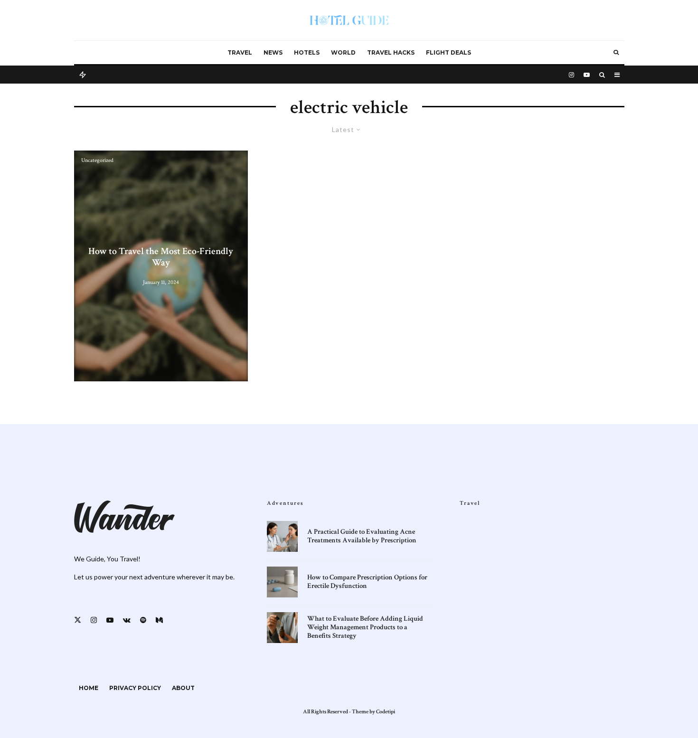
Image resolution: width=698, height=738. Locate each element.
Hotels (307, 52)
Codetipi (385, 711)
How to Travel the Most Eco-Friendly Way (160, 257)
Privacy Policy (135, 687)
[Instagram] (571, 74)
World (343, 52)
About (183, 687)
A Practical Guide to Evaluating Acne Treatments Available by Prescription (361, 536)
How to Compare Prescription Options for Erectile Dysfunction (367, 581)
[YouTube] (586, 74)
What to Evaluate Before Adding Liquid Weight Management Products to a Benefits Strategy (365, 627)
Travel (239, 52)
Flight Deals (448, 52)
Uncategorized (97, 160)
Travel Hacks (391, 52)
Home (88, 687)
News (273, 52)
